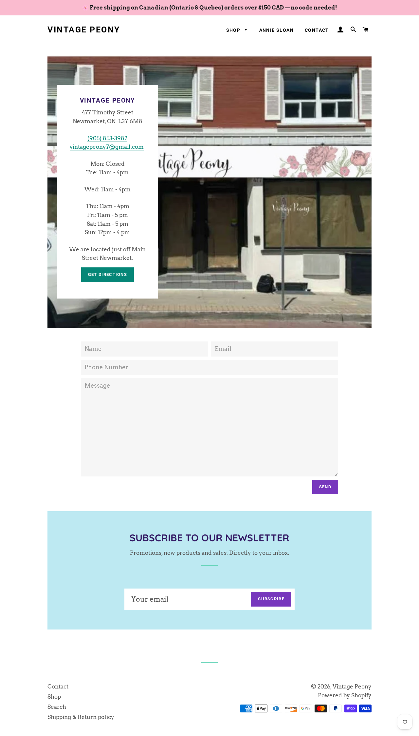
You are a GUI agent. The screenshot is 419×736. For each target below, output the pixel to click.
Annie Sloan (276, 30)
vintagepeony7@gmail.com (107, 147)
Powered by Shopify (345, 695)
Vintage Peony (83, 29)
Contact (317, 30)
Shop (234, 30)
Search (56, 707)
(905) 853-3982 (107, 138)
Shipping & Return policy (80, 717)
